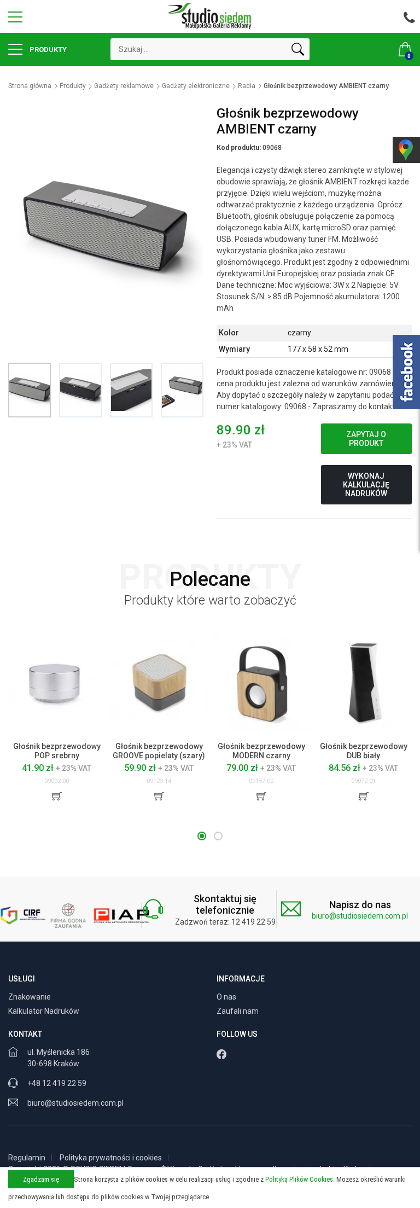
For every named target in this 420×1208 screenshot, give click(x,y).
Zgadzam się (41, 1179)
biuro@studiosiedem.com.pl (360, 915)
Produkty (47, 49)
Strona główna (29, 86)
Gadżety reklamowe (124, 86)
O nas (227, 996)
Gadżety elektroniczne (196, 86)
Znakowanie (30, 996)
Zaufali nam (238, 1011)
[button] (202, 836)
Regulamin (26, 1157)
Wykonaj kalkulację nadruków (366, 485)
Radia (246, 86)
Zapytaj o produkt (366, 439)
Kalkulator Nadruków (44, 1011)
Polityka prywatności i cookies (111, 1157)
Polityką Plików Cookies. (300, 1179)
